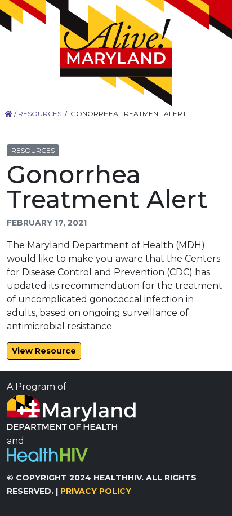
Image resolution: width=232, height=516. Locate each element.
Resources (39, 113)
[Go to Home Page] (116, 56)
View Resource (44, 351)
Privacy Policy (95, 491)
